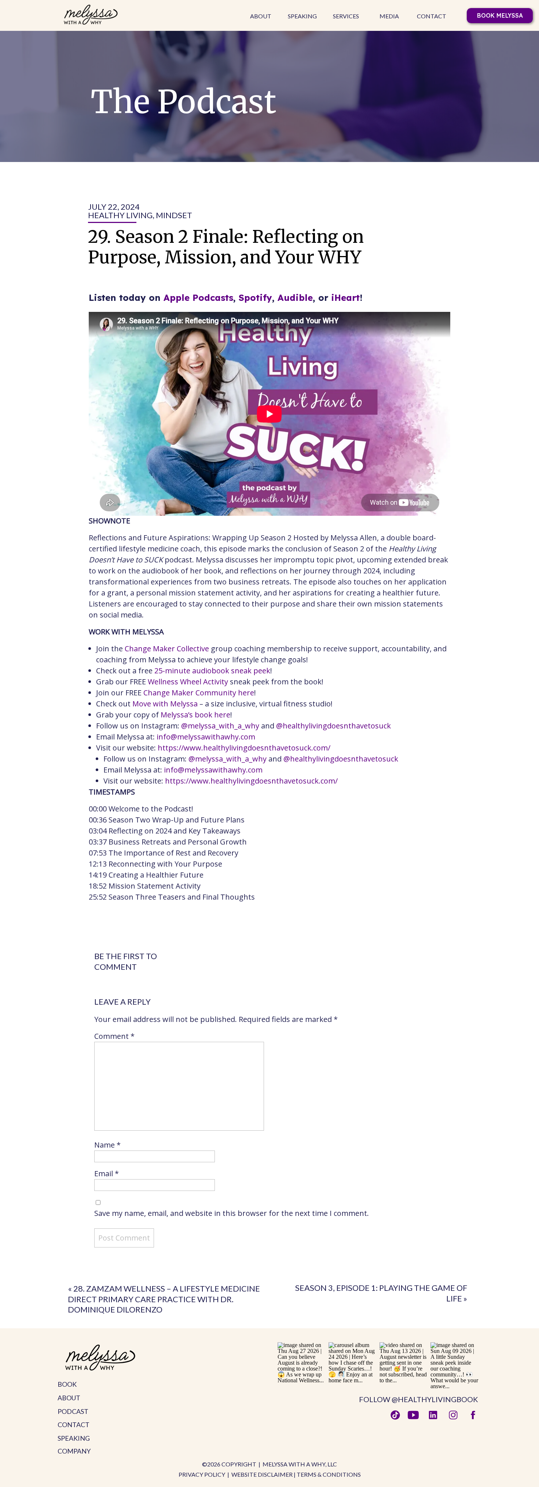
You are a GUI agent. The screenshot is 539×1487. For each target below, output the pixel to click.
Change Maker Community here (198, 693)
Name (107, 1145)
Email (106, 1173)
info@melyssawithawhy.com (206, 737)
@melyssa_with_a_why (220, 726)
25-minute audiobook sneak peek (212, 671)
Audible (295, 297)
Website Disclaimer (262, 1474)
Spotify (255, 297)
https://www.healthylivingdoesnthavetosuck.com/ (244, 748)
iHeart (345, 297)
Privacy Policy (202, 1474)
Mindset (174, 215)
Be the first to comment (125, 961)
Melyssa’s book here (195, 715)
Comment (114, 1036)
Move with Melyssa (165, 704)
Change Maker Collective (167, 649)
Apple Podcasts (198, 297)
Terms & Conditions (329, 1474)
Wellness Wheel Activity (188, 682)
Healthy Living (120, 215)
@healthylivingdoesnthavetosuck (333, 726)
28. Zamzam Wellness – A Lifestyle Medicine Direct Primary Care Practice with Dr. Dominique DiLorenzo (164, 1298)
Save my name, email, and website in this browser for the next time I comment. (231, 1213)
